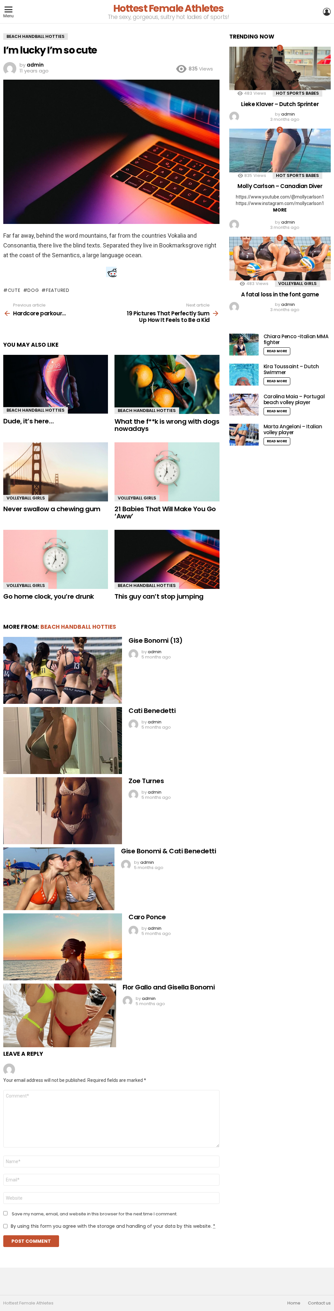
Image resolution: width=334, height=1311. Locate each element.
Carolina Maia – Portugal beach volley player (294, 399)
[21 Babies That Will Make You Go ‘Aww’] (166, 471)
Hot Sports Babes (297, 93)
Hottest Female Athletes (168, 8)
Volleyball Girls (26, 498)
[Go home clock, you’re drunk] (55, 559)
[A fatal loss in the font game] (280, 258)
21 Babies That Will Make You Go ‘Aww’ (165, 512)
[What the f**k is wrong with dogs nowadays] (166, 384)
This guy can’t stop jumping (159, 596)
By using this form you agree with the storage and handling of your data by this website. (113, 1226)
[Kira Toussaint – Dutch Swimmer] (244, 375)
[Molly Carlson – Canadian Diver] (280, 150)
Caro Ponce (147, 917)
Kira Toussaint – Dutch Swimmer (291, 369)
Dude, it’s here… (28, 421)
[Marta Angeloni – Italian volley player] (244, 435)
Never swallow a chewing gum (51, 508)
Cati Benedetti (152, 710)
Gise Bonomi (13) (155, 640)
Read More (277, 351)
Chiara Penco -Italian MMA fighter (296, 339)
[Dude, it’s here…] (55, 384)
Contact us (319, 1303)
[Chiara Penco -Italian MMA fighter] (244, 344)
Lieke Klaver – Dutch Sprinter (280, 104)
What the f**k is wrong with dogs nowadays (166, 425)
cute (14, 290)
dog (33, 290)
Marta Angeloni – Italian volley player (293, 429)
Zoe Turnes (146, 780)
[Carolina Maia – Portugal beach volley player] (244, 405)
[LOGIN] (327, 11)
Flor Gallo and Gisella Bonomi (169, 987)
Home (293, 1303)
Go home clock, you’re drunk (48, 596)
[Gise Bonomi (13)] (62, 670)
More (280, 210)
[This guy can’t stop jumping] (166, 559)
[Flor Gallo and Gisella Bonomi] (59, 1015)
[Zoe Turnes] (62, 810)
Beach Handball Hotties (36, 410)
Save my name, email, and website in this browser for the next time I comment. (94, 1214)
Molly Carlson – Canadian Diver (279, 186)
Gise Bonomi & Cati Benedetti (168, 851)
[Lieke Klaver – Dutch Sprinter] (280, 68)
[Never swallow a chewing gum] (55, 471)
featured (57, 290)
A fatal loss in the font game (280, 294)
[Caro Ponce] (62, 946)
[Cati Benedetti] (62, 740)
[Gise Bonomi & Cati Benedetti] (58, 878)
